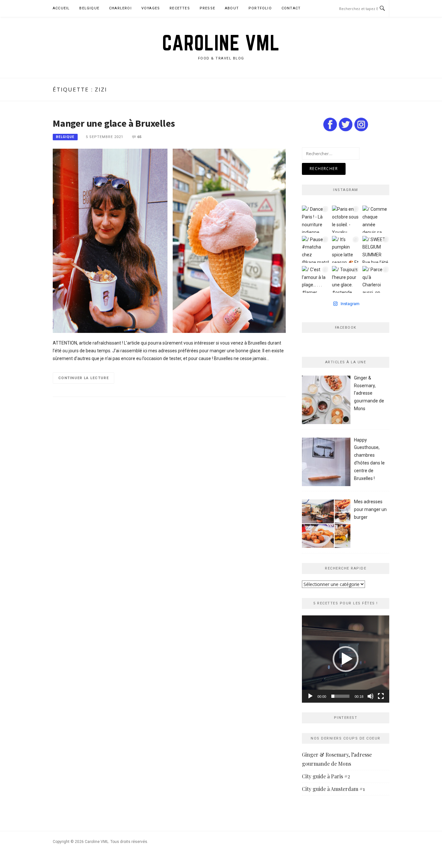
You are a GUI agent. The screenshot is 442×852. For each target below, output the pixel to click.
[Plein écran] (381, 696)
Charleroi (120, 8)
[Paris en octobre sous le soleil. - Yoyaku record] (345, 219)
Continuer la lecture (83, 378)
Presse (207, 8)
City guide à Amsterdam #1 (333, 788)
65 (139, 137)
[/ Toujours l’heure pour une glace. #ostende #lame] (345, 279)
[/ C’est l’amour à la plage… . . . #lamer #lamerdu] (315, 279)
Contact (291, 8)
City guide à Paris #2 (326, 776)
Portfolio (260, 8)
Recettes (180, 8)
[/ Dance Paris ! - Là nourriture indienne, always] (315, 219)
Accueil (61, 8)
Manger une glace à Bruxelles (114, 123)
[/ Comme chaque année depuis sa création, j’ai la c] (375, 219)
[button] (346, 659)
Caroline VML (221, 42)
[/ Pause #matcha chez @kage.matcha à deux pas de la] (315, 249)
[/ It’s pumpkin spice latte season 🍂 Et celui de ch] (345, 249)
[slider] (340, 696)
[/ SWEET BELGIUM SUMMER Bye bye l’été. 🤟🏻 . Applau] (375, 249)
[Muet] (370, 696)
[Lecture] (310, 696)
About (232, 8)
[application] (345, 659)
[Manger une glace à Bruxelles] (169, 240)
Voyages (150, 8)
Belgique (89, 8)
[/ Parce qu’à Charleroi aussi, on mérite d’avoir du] (375, 279)
